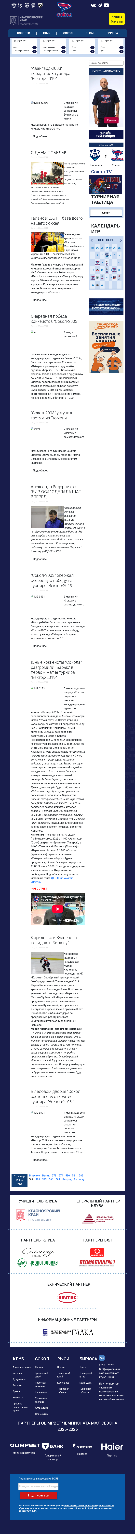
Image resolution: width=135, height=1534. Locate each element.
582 (81, 1175)
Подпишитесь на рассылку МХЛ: (38, 1478)
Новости (23, 33)
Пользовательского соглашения (80, 1506)
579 (61, 1175)
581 (74, 1175)
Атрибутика (41, 1408)
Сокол (68, 33)
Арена (16, 1391)
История (17, 1373)
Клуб (46, 33)
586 (51, 1179)
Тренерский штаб (41, 1375)
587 (58, 1179)
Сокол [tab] (106, 212)
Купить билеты (117, 18)
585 (44, 1179)
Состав (39, 1367)
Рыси (90, 33)
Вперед (67, 1179)
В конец (79, 1179)
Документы (19, 1379)
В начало (34, 1175)
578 (54, 1175)
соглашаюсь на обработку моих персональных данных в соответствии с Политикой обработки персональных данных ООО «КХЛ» (66, 1508)
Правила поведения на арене (20, 1407)
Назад (46, 1175)
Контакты (18, 1397)
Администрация (22, 1367)
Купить (111, 120)
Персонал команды (40, 1384)
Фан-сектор (41, 1414)
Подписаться (38, 1495)
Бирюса (112, 33)
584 (37, 1179)
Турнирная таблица (41, 1400)
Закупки (17, 1385)
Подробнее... (40, 136)
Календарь (41, 1392)
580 (67, 1175)
